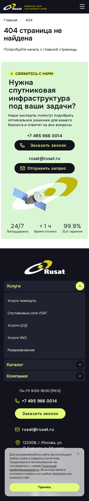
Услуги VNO (17, 338)
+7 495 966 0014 (44, 135)
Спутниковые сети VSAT (27, 313)
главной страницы (60, 49)
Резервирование (21, 350)
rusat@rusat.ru (44, 158)
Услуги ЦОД (17, 325)
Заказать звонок (40, 413)
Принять (44, 487)
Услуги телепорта (22, 301)
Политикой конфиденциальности (32, 468)
